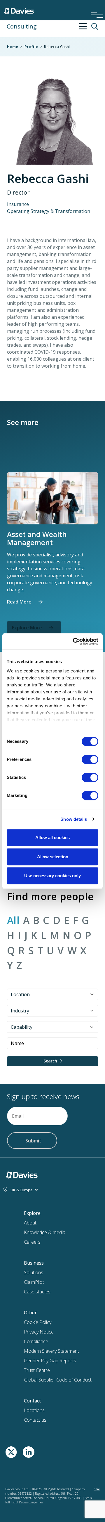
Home (12, 46)
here (97, 1489)
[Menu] (94, 6)
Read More (19, 602)
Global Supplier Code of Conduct (58, 1380)
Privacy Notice (39, 1332)
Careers (32, 1242)
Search (50, 1061)
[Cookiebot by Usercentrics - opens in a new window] (74, 641)
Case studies (37, 1291)
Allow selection (52, 856)
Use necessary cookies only (52, 875)
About (30, 1223)
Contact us (35, 1420)
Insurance (18, 204)
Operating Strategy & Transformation (48, 211)
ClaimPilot (34, 1282)
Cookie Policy (37, 1322)
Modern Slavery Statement (51, 1351)
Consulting (22, 26)
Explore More (27, 627)
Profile (31, 46)
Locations (34, 1410)
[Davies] (19, 10)
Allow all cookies (52, 837)
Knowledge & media (44, 1232)
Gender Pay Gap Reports (50, 1360)
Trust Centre (37, 1370)
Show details (73, 819)
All (13, 920)
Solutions (33, 1272)
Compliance (36, 1341)
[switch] (90, 760)
